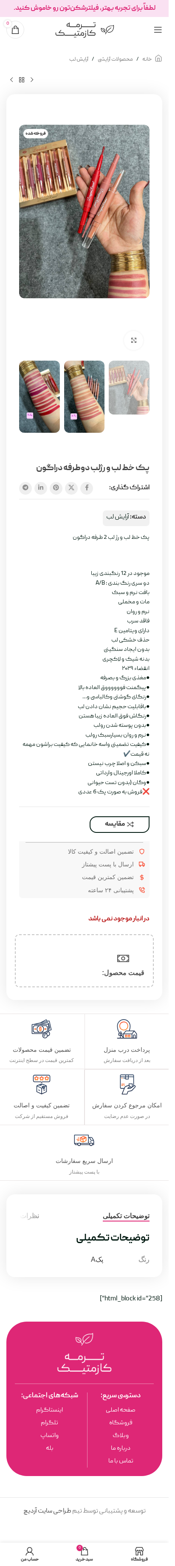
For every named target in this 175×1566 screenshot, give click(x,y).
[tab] (126, 1216)
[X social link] (71, 488)
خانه (147, 60)
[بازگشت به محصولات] (22, 80)
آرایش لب (78, 60)
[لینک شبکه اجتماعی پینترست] (56, 488)
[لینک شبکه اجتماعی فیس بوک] (86, 488)
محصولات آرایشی (115, 60)
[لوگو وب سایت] (84, 30)
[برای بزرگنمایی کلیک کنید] (133, 340)
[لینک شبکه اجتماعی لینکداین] (40, 488)
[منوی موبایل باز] (158, 29)
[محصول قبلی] (32, 80)
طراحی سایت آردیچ (47, 1511)
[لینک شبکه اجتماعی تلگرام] (25, 488)
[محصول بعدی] (11, 80)
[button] (141, 240)
